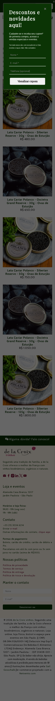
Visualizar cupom (28, 81)
